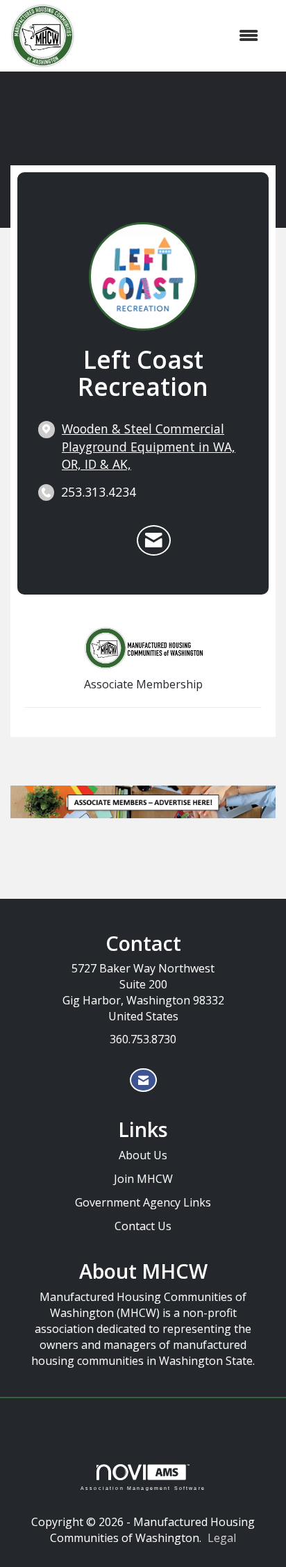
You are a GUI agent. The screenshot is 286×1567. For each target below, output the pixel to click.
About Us (143, 1155)
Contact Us (143, 1226)
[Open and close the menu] (173, 36)
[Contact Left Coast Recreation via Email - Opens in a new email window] (154, 540)
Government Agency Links (143, 1202)
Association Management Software (143, 1487)
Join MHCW (143, 1178)
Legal (222, 1537)
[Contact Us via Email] (143, 1080)
